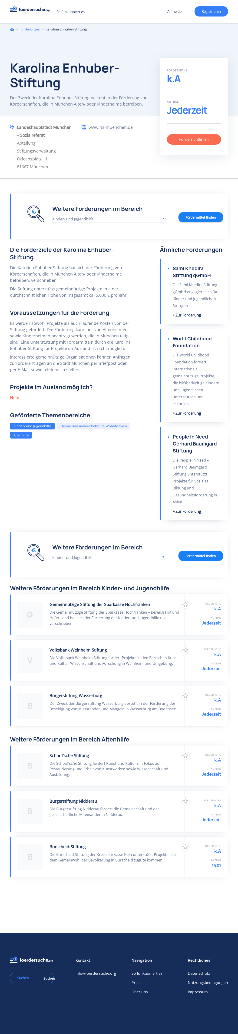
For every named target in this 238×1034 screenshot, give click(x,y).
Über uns (140, 991)
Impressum (198, 991)
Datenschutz (199, 973)
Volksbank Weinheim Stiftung (78, 650)
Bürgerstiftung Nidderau (73, 801)
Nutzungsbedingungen (208, 982)
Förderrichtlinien (194, 139)
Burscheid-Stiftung (68, 846)
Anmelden (175, 11)
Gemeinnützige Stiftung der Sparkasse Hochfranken (100, 604)
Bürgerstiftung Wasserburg (76, 695)
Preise (137, 982)
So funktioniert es (70, 11)
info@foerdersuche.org (96, 973)
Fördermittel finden (201, 217)
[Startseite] (31, 10)
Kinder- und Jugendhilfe (32, 426)
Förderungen (30, 29)
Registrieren (211, 11)
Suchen (46, 978)
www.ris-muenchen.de (111, 127)
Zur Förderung (188, 315)
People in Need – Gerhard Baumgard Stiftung (195, 444)
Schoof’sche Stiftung (69, 755)
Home (12, 29)
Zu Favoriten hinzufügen (185, 605)
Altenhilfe (21, 435)
